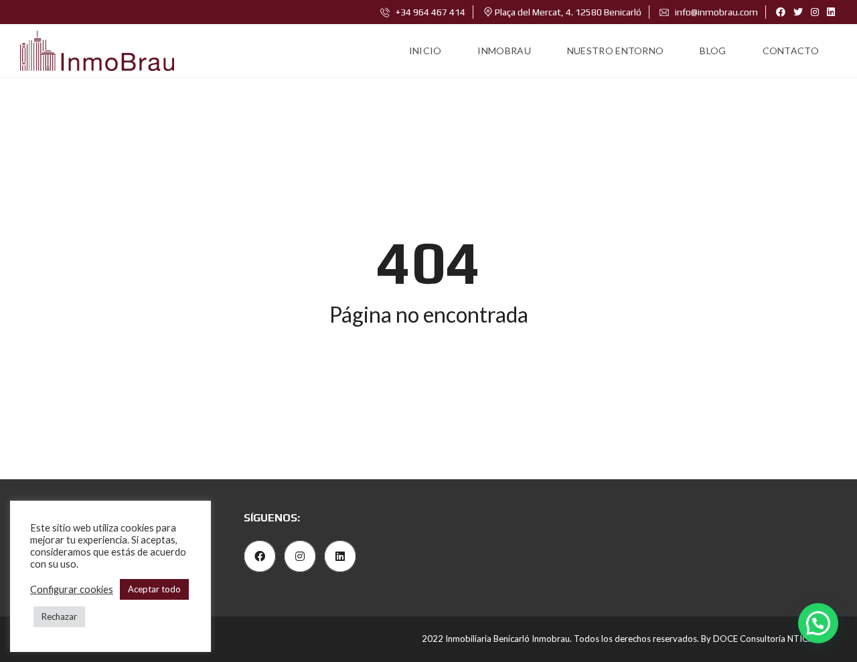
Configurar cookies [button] (71, 589)
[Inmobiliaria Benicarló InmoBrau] (97, 51)
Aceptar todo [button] (154, 589)
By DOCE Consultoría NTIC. (755, 638)
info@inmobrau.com (715, 12)
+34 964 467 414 (429, 12)
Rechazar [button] (59, 616)
